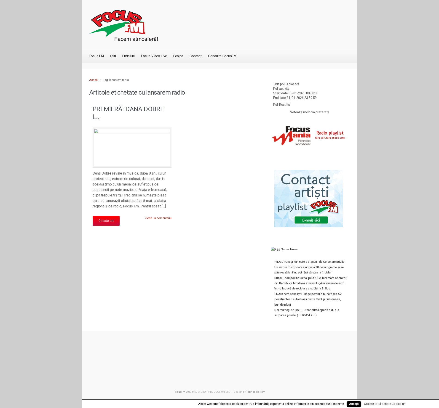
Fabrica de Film (255, 391)
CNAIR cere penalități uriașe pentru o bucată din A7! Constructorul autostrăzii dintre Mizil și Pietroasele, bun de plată (308, 299)
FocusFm (179, 391)
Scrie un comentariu (158, 218)
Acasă (93, 80)
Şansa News (289, 249)
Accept (354, 403)
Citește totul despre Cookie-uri (384, 403)
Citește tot (106, 221)
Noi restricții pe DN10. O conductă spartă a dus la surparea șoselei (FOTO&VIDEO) (306, 312)
